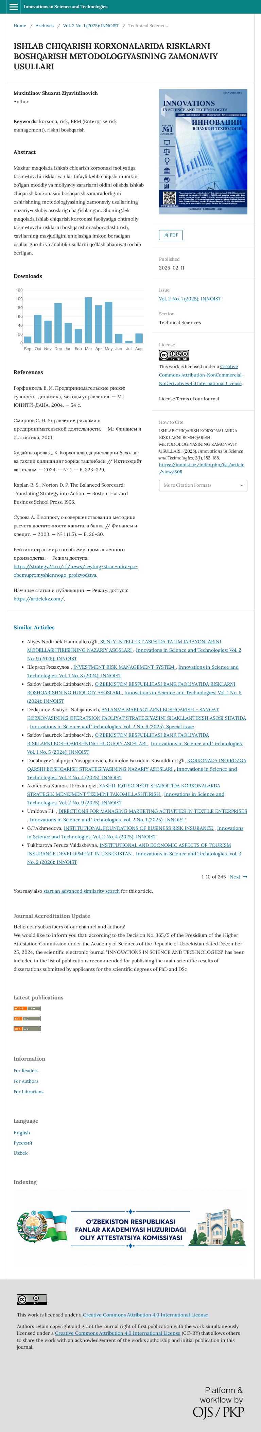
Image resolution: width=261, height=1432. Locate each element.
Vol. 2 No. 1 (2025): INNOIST (91, 26)
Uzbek (21, 1153)
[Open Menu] (13, 7)
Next (235, 877)
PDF (173, 235)
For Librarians (29, 1092)
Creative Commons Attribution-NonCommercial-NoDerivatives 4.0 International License (201, 375)
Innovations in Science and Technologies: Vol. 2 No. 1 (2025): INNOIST (108, 820)
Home (20, 26)
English (22, 1133)
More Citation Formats (187, 485)
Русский (23, 1143)
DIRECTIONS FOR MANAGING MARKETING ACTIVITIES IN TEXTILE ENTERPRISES (152, 811)
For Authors (26, 1081)
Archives (45, 26)
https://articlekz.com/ (39, 599)
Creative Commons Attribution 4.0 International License (145, 1315)
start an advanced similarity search (82, 891)
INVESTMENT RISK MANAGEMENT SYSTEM (124, 667)
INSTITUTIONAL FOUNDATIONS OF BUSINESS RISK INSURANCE (139, 828)
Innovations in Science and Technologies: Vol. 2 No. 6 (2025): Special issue (112, 726)
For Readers (26, 1070)
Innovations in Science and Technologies (65, 7)
